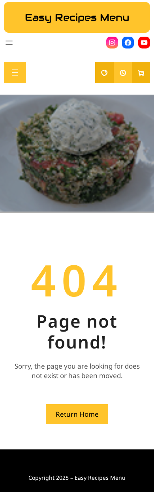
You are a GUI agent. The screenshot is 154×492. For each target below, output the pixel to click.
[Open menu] (9, 42)
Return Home (77, 414)
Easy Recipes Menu (77, 17)
